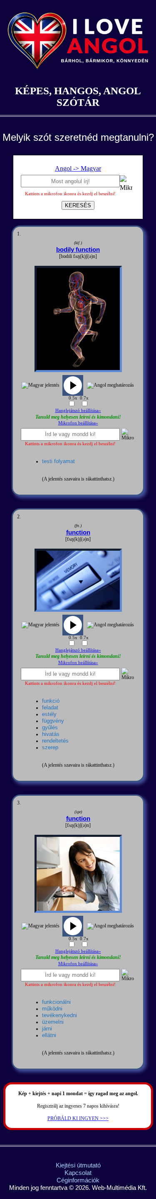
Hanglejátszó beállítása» (78, 410)
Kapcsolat (78, 1172)
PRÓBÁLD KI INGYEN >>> (78, 1118)
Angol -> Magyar (78, 168)
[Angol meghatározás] (110, 385)
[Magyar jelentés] (40, 385)
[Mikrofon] (126, 184)
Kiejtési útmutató (78, 1165)
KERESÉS (78, 205)
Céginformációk (78, 1180)
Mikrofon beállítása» (78, 422)
